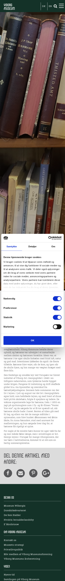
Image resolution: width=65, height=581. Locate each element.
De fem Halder (12, 515)
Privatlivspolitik (13, 550)
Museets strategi (14, 545)
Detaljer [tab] (32, 246)
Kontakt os (10, 540)
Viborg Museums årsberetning (22, 559)
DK (44, 6)
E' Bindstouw (11, 524)
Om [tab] (53, 246)
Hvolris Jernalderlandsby (19, 520)
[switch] (57, 307)
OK (32, 340)
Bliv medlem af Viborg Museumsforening (28, 554)
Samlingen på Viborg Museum (21, 579)
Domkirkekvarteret (15, 510)
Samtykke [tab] (11, 246)
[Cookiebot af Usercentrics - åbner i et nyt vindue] (48, 238)
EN (50, 6)
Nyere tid (9, 575)
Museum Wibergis (14, 506)
